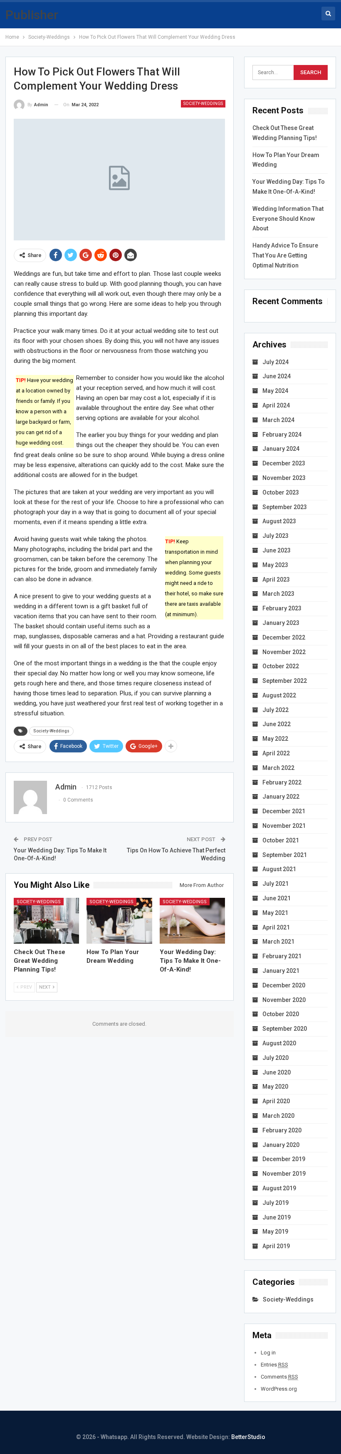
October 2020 (280, 1014)
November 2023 (284, 478)
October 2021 (280, 840)
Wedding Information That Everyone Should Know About (288, 218)
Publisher (31, 14)
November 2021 (284, 825)
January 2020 (280, 1145)
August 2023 (279, 521)
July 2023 (275, 535)
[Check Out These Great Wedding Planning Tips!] (46, 921)
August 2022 (279, 695)
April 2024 (276, 405)
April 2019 (276, 1246)
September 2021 (284, 855)
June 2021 (276, 898)
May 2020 (275, 1086)
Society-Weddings (203, 103)
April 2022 (276, 753)
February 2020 (281, 1130)
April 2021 (276, 927)
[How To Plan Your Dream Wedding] (119, 921)
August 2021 (279, 869)
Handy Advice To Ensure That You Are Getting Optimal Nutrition (285, 255)
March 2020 (278, 1115)
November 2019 (284, 1173)
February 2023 (281, 608)
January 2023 (280, 623)
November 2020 (284, 1000)
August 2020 (279, 1043)
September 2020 (284, 1028)
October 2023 (280, 492)
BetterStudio (248, 1437)
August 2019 (279, 1188)
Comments (279, 1377)
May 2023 (275, 565)
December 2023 (283, 463)
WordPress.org (279, 1389)
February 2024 (281, 434)
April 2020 (276, 1101)
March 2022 (278, 767)
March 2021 (278, 941)
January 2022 (280, 796)
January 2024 (280, 448)
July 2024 (275, 362)
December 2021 (283, 811)
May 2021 (275, 912)
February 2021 (281, 956)
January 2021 (280, 970)
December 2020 (283, 985)
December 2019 (283, 1159)
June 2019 (276, 1217)
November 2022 (284, 652)
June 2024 (276, 376)
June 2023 (276, 550)
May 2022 (275, 738)
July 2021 (275, 883)
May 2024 (275, 390)
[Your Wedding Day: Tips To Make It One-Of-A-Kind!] (192, 921)
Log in (268, 1352)
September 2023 (284, 507)
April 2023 (276, 579)
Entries (274, 1365)
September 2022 (284, 680)
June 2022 (276, 724)
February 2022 (281, 782)
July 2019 (275, 1202)
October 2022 (280, 666)
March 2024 (278, 420)
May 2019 (275, 1231)
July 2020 (275, 1057)
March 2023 (278, 593)
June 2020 (276, 1072)
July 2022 (275, 710)
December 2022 (283, 637)
